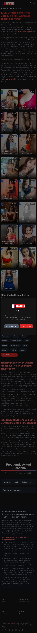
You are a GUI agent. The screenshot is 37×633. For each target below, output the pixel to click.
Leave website (11, 326)
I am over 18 (26, 326)
